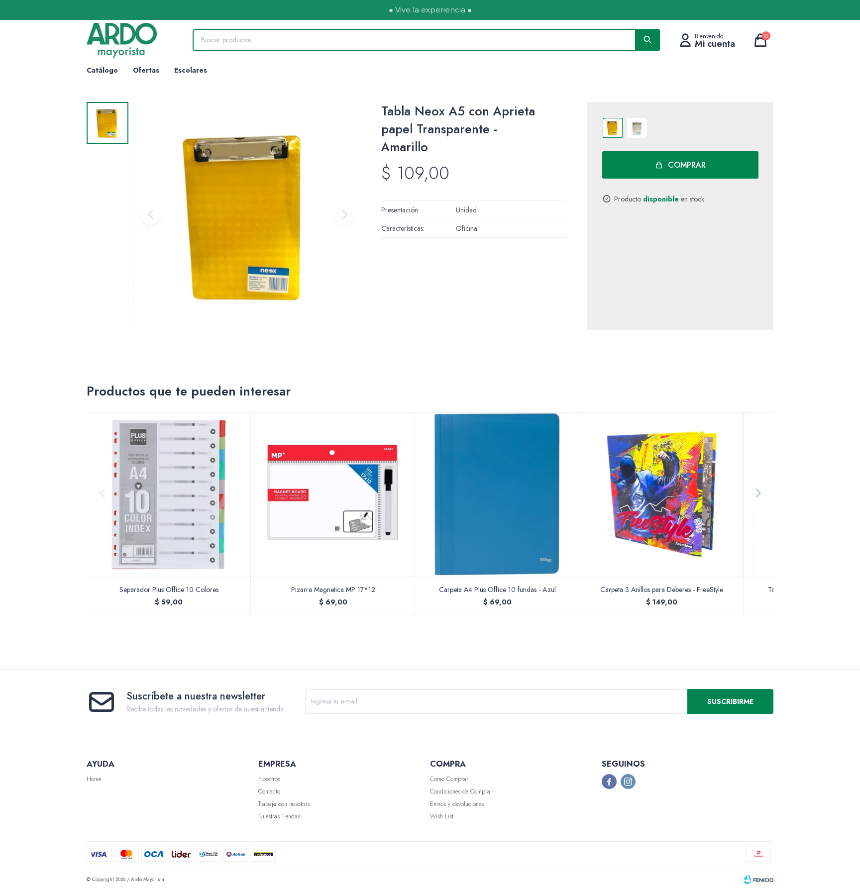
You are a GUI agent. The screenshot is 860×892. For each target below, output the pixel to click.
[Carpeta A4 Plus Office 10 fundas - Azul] (497, 494)
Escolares (190, 70)
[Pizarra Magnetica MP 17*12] (333, 494)
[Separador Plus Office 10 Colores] (169, 494)
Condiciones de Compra (460, 791)
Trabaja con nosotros (284, 803)
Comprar (687, 165)
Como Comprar (449, 779)
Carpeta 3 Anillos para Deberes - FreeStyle (661, 590)
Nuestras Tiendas (279, 816)
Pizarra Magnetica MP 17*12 (333, 590)
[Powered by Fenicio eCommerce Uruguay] (758, 879)
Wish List (441, 816)
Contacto (269, 791)
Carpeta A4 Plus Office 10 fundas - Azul (497, 590)
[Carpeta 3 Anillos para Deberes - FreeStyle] (661, 494)
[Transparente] (637, 128)
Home (94, 779)
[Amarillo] (613, 128)
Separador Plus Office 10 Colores (168, 590)
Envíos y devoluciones (457, 803)
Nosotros (269, 779)
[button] (761, 513)
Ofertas (146, 70)
